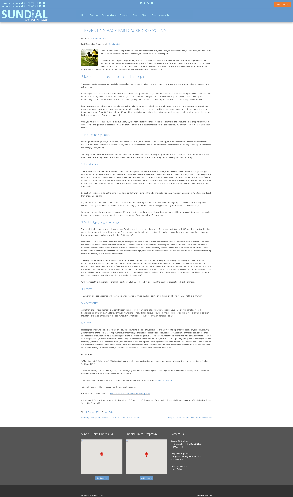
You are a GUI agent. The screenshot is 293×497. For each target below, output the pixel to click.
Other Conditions (109, 15)
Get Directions (102, 478)
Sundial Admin (115, 44)
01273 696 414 (177, 459)
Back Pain (94, 15)
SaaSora (209, 495)
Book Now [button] (282, 4)
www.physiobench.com (164, 380)
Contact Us (164, 15)
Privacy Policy (176, 469)
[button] (101, 454)
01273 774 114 (177, 447)
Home (84, 15)
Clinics (144, 15)
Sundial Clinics (98, 495)
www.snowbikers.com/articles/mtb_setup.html (130, 393)
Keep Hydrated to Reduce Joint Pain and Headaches (190, 417)
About (135, 15)
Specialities (124, 15)
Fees (154, 15)
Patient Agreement (179, 466)
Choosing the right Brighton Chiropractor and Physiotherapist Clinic (110, 417)
